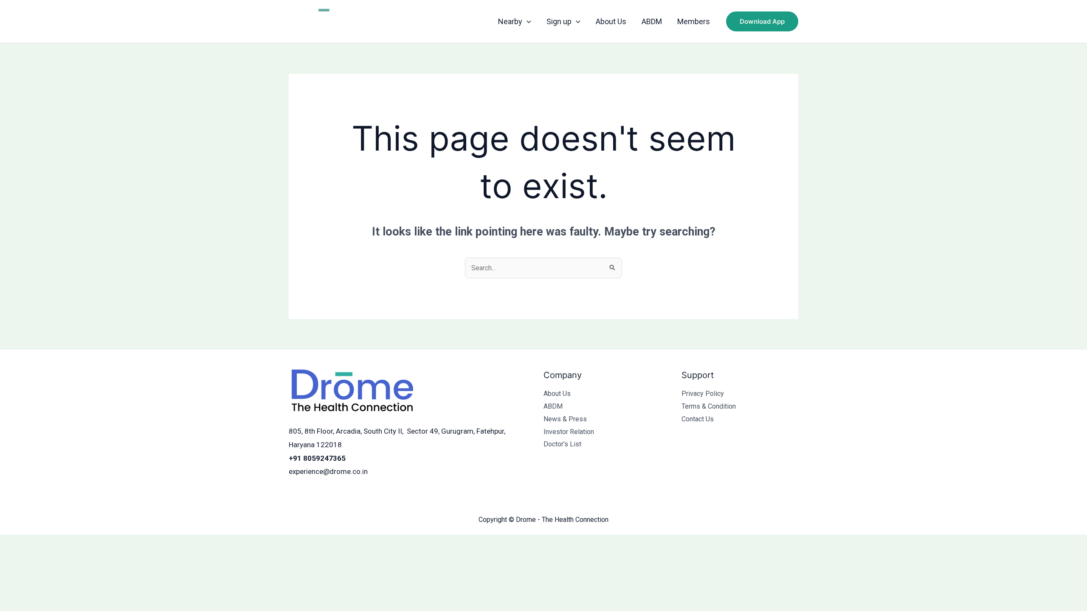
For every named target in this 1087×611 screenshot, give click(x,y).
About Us (611, 21)
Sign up (559, 21)
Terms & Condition (708, 406)
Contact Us (697, 419)
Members (693, 21)
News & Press (565, 419)
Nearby (510, 21)
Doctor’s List (562, 444)
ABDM (652, 21)
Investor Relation (569, 432)
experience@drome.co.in (328, 471)
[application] (526, 22)
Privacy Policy (702, 394)
